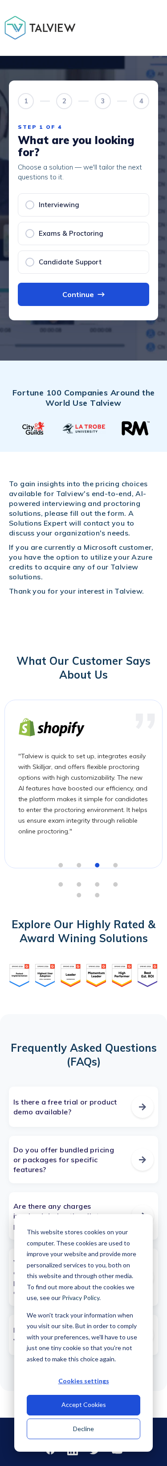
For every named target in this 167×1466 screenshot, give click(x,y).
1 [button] (61, 865)
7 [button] (97, 884)
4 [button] (116, 865)
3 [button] (97, 865)
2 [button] (79, 865)
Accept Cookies (83, 1404)
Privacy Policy (80, 1297)
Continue (83, 294)
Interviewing (59, 204)
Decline (83, 1428)
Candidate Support (70, 262)
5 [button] (61, 884)
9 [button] (79, 895)
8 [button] (116, 884)
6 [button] (79, 884)
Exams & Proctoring (71, 233)
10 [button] (97, 895)
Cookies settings (83, 1381)
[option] (34, 428)
